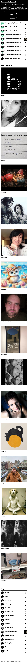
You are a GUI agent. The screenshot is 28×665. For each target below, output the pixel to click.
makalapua (4, 257)
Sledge (3, 160)
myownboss (4, 419)
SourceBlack (4, 225)
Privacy (16, 661)
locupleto (3, 516)
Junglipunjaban (5, 548)
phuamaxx (4, 354)
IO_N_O (3, 386)
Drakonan (3, 580)
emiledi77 (3, 95)
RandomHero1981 (6, 322)
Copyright (12, 661)
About (2, 661)
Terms (19, 661)
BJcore (2, 483)
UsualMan (3, 192)
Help (5, 661)
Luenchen (3, 128)
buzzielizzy (4, 289)
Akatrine (3, 451)
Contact (7, 661)
